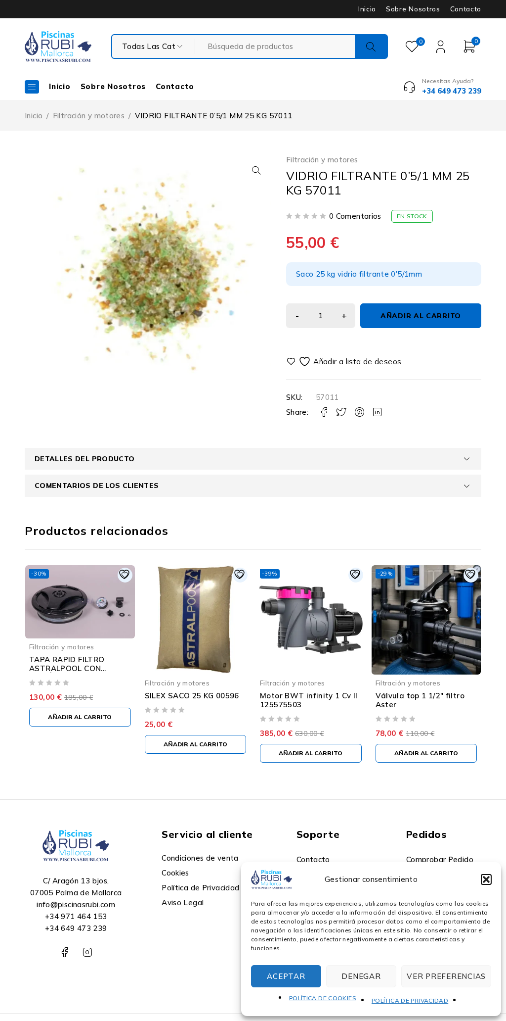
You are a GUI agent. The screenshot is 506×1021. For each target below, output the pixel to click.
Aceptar (286, 976)
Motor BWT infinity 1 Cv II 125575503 (309, 700)
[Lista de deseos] (345, 361)
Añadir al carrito (420, 315)
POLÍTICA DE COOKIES (322, 998)
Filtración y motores (89, 115)
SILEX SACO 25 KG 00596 (192, 695)
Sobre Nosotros (413, 9)
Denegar (360, 976)
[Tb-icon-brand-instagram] (87, 952)
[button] (486, 879)
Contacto (465, 9)
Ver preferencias (446, 976)
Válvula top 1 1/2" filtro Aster (420, 700)
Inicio (367, 9)
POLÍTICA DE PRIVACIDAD (410, 1000)
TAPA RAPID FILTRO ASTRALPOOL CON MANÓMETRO (66, 668)
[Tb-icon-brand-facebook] (64, 952)
